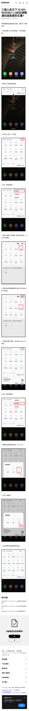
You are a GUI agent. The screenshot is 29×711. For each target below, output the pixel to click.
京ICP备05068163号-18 (7, 690)
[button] (14, 659)
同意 (21, 705)
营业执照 (24, 692)
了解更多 (10, 701)
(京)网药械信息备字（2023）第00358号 (11, 692)
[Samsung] (5, 2)
